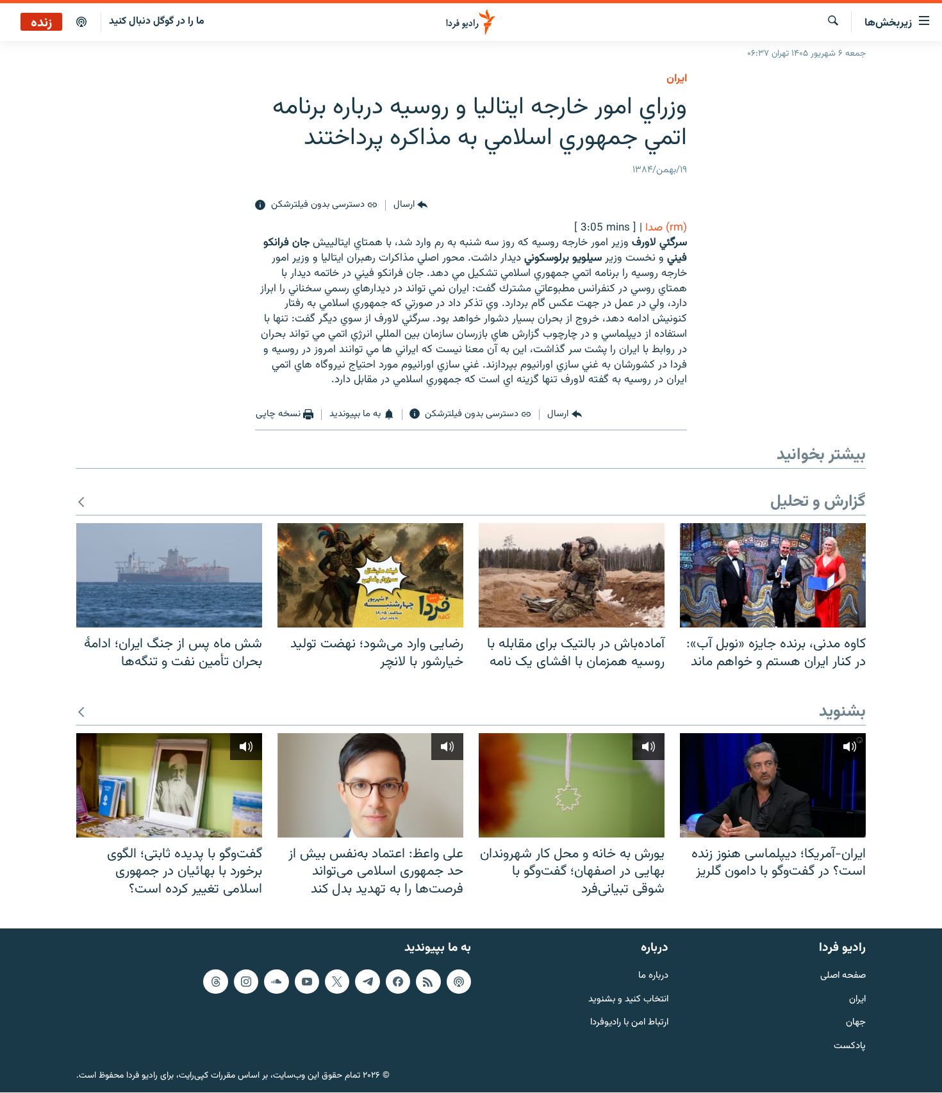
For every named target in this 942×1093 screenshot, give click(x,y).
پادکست (850, 1047)
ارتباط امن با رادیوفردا (629, 1023)
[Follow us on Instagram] (246, 981)
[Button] (410, 205)
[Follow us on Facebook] (398, 981)
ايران (676, 78)
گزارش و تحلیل (818, 502)
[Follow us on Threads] (215, 981)
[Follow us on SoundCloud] (276, 981)
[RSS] (428, 981)
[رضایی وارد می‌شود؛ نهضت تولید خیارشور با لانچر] (370, 575)
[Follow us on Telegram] (367, 981)
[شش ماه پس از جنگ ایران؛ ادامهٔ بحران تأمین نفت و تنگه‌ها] (169, 575)
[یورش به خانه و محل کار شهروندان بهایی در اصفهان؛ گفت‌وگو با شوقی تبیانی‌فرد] (572, 785)
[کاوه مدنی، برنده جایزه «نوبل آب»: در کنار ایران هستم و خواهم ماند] (773, 575)
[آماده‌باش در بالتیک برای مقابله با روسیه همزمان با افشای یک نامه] (572, 575)
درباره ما (653, 976)
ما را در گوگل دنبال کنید (156, 21)
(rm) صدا (666, 228)
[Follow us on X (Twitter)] (337, 981)
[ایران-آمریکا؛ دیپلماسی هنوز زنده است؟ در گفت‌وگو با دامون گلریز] (773, 785)
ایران (857, 1000)
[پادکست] (81, 22)
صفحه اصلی (843, 976)
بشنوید (842, 712)
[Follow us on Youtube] (307, 981)
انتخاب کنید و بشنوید (628, 1000)
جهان (856, 1023)
